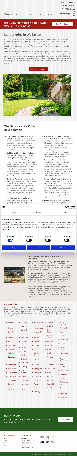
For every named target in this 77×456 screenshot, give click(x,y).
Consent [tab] (13, 213)
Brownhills (12, 376)
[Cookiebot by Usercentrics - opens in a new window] (66, 207)
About (25, 15)
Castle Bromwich (11, 389)
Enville (23, 355)
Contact (51, 15)
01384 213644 (69, 2)
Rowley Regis (49, 331)
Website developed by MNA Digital (64, 454)
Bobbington (12, 357)
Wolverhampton (64, 383)
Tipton (62, 332)
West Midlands (63, 366)
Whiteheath (64, 370)
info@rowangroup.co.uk (28, 447)
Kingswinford (38, 333)
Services (33, 15)
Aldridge (11, 322)
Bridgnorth (12, 365)
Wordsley (63, 397)
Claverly (24, 326)
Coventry (24, 338)
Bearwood (11, 338)
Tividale (62, 336)
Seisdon (49, 353)
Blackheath (12, 349)
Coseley (24, 334)
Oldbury (37, 365)
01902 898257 (69, 5)
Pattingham (38, 368)
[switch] (29, 240)
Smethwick (51, 368)
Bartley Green (10, 327)
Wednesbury (64, 354)
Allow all (63, 248)
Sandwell (50, 349)
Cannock (11, 384)
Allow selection (39, 248)
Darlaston (24, 347)
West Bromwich (63, 360)
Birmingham (12, 345)
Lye (35, 349)
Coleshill (24, 330)
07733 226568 (68, 8)
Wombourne (64, 389)
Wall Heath (64, 339)
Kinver (36, 338)
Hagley (23, 376)
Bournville (11, 361)
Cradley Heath (24, 342)
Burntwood (12, 380)
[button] (62, 24)
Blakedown (12, 353)
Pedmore (37, 372)
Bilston (10, 341)
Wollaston (63, 378)
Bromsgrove (12, 372)
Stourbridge (51, 384)
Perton (36, 388)
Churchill (24, 322)
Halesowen (25, 380)
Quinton (50, 322)
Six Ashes (50, 365)
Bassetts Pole (11, 333)
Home (18, 15)
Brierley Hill (12, 368)
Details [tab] (38, 213)
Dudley (23, 351)
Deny (14, 248)
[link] (34, 14)
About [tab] (64, 213)
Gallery (43, 15)
